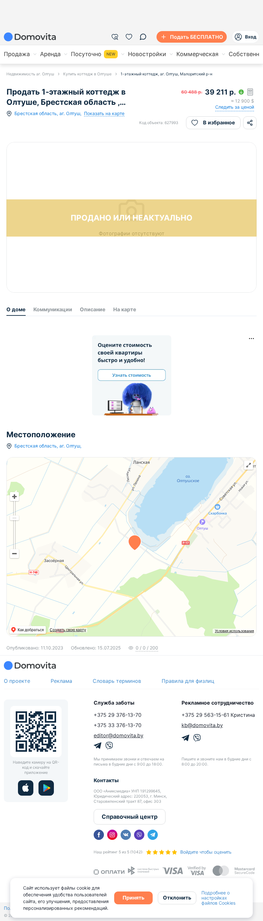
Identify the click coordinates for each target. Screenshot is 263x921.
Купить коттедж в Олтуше (87, 73)
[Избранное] (129, 37)
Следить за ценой (234, 107)
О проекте (17, 681)
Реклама (61, 681)
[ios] (25, 788)
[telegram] (153, 835)
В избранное (219, 122)
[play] (46, 788)
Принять (133, 897)
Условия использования (234, 631)
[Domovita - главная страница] (30, 37)
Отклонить (177, 897)
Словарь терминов (117, 681)
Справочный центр (129, 816)
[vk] (126, 835)
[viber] (139, 835)
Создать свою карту (68, 630)
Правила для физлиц (188, 681)
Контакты (106, 780)
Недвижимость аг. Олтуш (30, 73)
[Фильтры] (115, 37)
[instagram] (112, 835)
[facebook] (99, 835)
